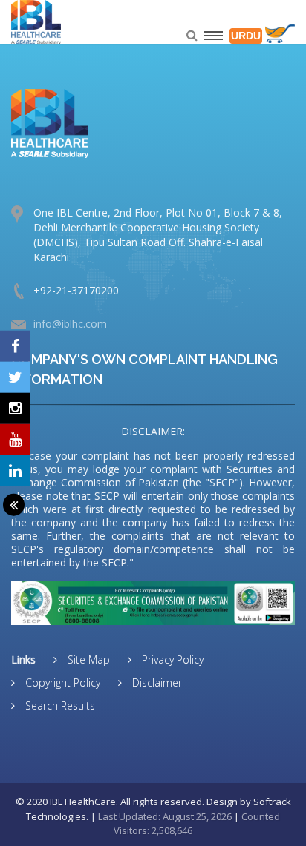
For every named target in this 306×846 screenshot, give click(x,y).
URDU (246, 36)
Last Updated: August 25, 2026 (165, 816)
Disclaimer (155, 682)
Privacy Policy (171, 659)
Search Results (58, 705)
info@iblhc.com (70, 324)
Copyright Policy (61, 682)
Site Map (87, 659)
